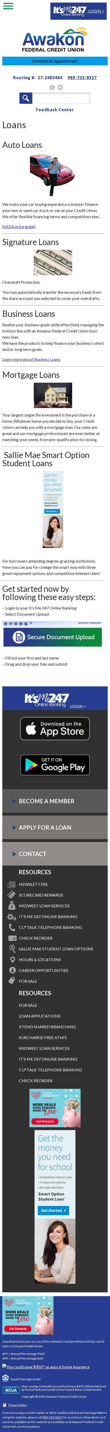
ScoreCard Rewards (41, 894)
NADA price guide (18, 226)
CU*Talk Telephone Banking (50, 927)
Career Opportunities (43, 970)
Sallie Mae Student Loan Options (56, 948)
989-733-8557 (82, 77)
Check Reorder (35, 938)
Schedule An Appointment (55, 60)
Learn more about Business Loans (31, 359)
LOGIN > (95, 10)
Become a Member (46, 801)
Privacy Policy (17, 1405)
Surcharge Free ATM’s (43, 1037)
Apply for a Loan (45, 827)
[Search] (25, 98)
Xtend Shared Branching (47, 1026)
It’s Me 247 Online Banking (48, 916)
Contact (33, 853)
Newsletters (33, 884)
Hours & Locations (40, 959)
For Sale (28, 981)
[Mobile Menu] (8, 7)
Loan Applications (39, 1015)
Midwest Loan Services (44, 905)
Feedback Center (55, 109)
